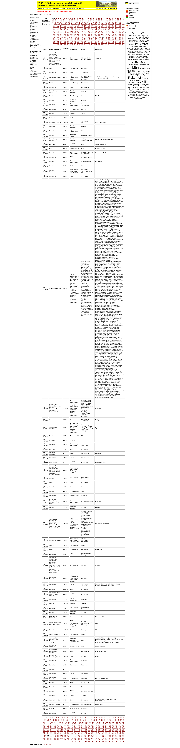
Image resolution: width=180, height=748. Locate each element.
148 (119, 25)
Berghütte (147, 48)
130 (57, 25)
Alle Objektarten (34, 76)
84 (55, 22)
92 (77, 22)
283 (78, 35)
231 (116, 31)
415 (102, 44)
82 (123, 21)
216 (64, 31)
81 (121, 21)
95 (85, 22)
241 (78, 32)
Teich (130, 86)
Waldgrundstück (144, 89)
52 (115, 19)
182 (92, 28)
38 (77, 19)
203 (92, 30)
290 (102, 35)
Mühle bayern (146, 68)
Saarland (32, 41)
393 (95, 43)
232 (119, 31)
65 (77, 21)
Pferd (143, 71)
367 (78, 41)
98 (93, 22)
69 (88, 21)
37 (75, 19)
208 (109, 30)
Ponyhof (146, 73)
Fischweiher (139, 52)
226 (99, 31)
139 (88, 25)
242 (81, 32)
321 (64, 38)
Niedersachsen (34, 35)
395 (102, 43)
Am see (135, 42)
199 (78, 30)
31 (58, 19)
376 (109, 41)
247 (99, 32)
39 (80, 19)
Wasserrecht (143, 94)
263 (81, 34)
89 (69, 22)
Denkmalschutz (138, 49)
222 (85, 31)
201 (85, 30)
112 (69, 24)
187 (109, 28)
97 (90, 22)
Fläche (146, 52)
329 (92, 38)
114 (75, 24)
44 (94, 19)
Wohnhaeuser (34, 74)
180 (85, 28)
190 (119, 28)
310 (99, 37)
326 (81, 38)
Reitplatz (139, 80)
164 (102, 27)
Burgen (32, 67)
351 (95, 40)
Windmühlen (138, 98)
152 (61, 27)
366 (75, 41)
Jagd (146, 57)
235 (57, 32)
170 (123, 27)
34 (67, 19)
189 (116, 28)
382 (57, 43)
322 (68, 38)
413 (95, 44)
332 (102, 38)
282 (75, 35)
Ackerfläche (136, 35)
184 (99, 28)
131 (61, 25)
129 (54, 25)
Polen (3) (131, 15)
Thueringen (33, 47)
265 (88, 34)
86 (61, 22)
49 (107, 19)
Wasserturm (131, 95)
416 (105, 44)
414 (99, 44)
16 (91, 18)
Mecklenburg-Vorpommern (34, 33)
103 (109, 22)
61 (67, 21)
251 (112, 32)
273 (116, 34)
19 (99, 18)
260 (71, 34)
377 (112, 41)
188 (112, 28)
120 (95, 24)
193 (57, 30)
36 (72, 19)
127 (119, 24)
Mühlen (131, 71)
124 (109, 24)
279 (64, 35)
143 (102, 25)
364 (68, 41)
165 (105, 27)
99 (96, 22)
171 (54, 28)
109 (59, 24)
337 (119, 38)
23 (110, 18)
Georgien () (131, 28)
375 (105, 41)
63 (72, 21)
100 (99, 22)
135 (75, 25)
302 (72, 37)
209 (112, 30)
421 (123, 44)
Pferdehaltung (132, 73)
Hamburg (32, 29)
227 (102, 31)
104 (112, 22)
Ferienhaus (147, 51)
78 (113, 21)
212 (123, 30)
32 (61, 19)
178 (78, 28)
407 (75, 44)
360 (54, 41)
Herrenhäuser (140, 57)
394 (99, 43)
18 (96, 18)
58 (58, 21)
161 (92, 27)
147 (116, 25)
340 (57, 40)
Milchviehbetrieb (144, 64)
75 (104, 21)
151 (57, 27)
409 (82, 44)
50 (110, 19)
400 (119, 43)
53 (118, 19)
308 (92, 37)
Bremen (32, 28)
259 (68, 34)
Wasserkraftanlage (143, 92)
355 (109, 40)
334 (109, 38)
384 (64, 43)
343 (68, 40)
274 (119, 34)
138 (85, 25)
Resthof (131, 82)
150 (54, 27)
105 (116, 22)
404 (64, 44)
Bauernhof (141, 44)
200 (82, 30)
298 (58, 37)
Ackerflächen (144, 35)
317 (123, 37)
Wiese (137, 97)
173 (61, 28)
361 (57, 41)
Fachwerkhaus (138, 51)
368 (81, 41)
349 (88, 40)
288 (95, 35)
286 (88, 35)
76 (107, 21)
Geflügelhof (132, 56)
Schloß (130, 84)
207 (106, 30)
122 (102, 24)
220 (78, 31)
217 (68, 31)
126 (116, 24)
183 (95, 28)
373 (99, 41)
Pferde (148, 71)
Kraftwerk (129, 59)
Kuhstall (135, 59)
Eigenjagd (130, 51)
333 (105, 38)
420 (119, 44)
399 (116, 43)
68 (85, 21)
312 (105, 37)
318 (54, 38)
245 (92, 32)
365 (71, 41)
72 (96, 21)
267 (95, 34)
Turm (146, 86)
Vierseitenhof (138, 87)
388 (78, 43)
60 (64, 21)
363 (64, 41)
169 (119, 27)
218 (71, 31)
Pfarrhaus (138, 71)
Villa (129, 89)
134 (71, 25)
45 (96, 19)
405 (68, 44)
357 (116, 40)
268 (99, 34)
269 (102, 34)
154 (68, 27)
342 (64, 40)
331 (99, 38)
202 (88, 30)
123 (105, 24)
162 (95, 27)
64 (75, 21)
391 (88, 43)
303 (75, 37)
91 (74, 22)
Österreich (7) (132, 12)
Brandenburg (33, 26)
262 (78, 34)
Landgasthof (146, 59)
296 (123, 35)
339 (54, 40)
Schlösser (136, 84)
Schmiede (142, 84)
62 (69, 21)
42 (88, 19)
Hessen (32, 31)
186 (105, 28)
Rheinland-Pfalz (34, 39)
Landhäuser (133, 64)
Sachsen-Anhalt (34, 44)
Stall (147, 84)
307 (89, 37)
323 (71, 38)
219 (75, 31)
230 (112, 31)
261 (75, 34)
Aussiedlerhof (143, 42)
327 (85, 38)
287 (92, 35)
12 (80, 18)
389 (81, 43)
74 (102, 21)
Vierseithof (146, 87)
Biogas (131, 49)
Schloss (145, 82)
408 (78, 44)
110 (62, 24)
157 (78, 27)
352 (99, 40)
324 (75, 38)
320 (61, 38)
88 (66, 22)
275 (123, 34)
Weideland (139, 95)
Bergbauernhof (139, 48)
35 (69, 19)
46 (99, 19)
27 (121, 18)
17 (94, 18)
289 (99, 35)
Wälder (32, 70)
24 (113, 18)
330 (95, 38)
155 (71, 27)
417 (109, 44)
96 (88, 22)
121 (99, 24)
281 (71, 35)
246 (95, 32)
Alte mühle (142, 40)
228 (105, 31)
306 (86, 37)
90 (72, 22)
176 (71, 28)
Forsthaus (131, 54)
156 (75, 27)
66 (80, 21)
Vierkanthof (131, 87)
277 (57, 35)
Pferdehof (140, 73)
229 (109, 31)
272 (112, 34)
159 (85, 27)
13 (83, 18)
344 (71, 40)
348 (85, 40)
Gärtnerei (132, 57)
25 (115, 18)
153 (64, 27)
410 (85, 44)
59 (61, 21)
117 (85, 24)
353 (102, 40)
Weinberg (146, 95)
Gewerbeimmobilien (35, 73)
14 (85, 18)
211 (119, 30)
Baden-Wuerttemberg (34, 21)
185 (102, 28)
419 (116, 44)
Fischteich (132, 52)
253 (119, 32)
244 (88, 32)
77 (110, 21)
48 (104, 19)
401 (123, 43)
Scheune (138, 82)
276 (54, 35)
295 (119, 35)
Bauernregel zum (101, 8)
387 (75, 43)
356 (112, 40)
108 (55, 24)
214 (57, 31)
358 (119, 40)
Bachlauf (131, 44)
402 (57, 44)
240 (75, 32)
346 (78, 40)
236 (61, 32)
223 (88, 31)
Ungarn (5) (131, 17)
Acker (130, 35)
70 (91, 21)
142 (99, 25)
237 (64, 32)
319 (57, 38)
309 (96, 37)
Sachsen (32, 42)
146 (112, 25)
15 (88, 18)
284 (81, 35)
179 (81, 28)
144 (105, 25)
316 (119, 37)
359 (123, 40)
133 (68, 25)
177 (75, 28)
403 (61, 44)
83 (53, 22)
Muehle (129, 68)
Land (140, 59)
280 (68, 35)
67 (83, 21)
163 (99, 27)
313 (109, 37)
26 (118, 18)
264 (85, 34)
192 (54, 30)
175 (68, 28)
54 (121, 19)
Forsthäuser (139, 54)
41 (85, 19)
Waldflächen (135, 89)
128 (123, 24)
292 (109, 35)
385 (68, 43)
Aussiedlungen (34, 58)
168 (116, 27)
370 (88, 41)
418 (112, 44)
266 (92, 34)
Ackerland (131, 38)
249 (105, 32)
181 (88, 28)
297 (55, 37)
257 (61, 34)
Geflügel (146, 54)
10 (75, 18)
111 (65, 24)
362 (61, 41)
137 (81, 25)
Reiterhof (134, 77)
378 (116, 41)
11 (77, 18)
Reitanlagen (143, 75)
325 (78, 38)
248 (102, 32)
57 (56, 21)
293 (112, 35)
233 (123, 31)
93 (80, 22)
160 (88, 27)
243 (85, 32)
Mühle (136, 67)
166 (109, 27)
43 (91, 19)
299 (62, 37)
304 (79, 37)
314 (112, 37)
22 (107, 18)
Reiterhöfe (145, 78)
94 (82, 22)
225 (95, 31)
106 (119, 22)
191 (123, 28)
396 (105, 43)
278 (61, 35)
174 (64, 28)
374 (102, 41)
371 (92, 41)
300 (65, 37)
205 (99, 30)
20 (102, 18)
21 (104, 18)
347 (81, 40)
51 (113, 19)
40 (83, 19)
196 (68, 30)
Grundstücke (33, 72)
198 (75, 30)
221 (81, 31)
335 (112, 38)
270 (105, 34)
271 (109, 34)
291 (105, 35)
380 (123, 41)
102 (105, 22)
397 (109, 43)
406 (71, 44)
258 (64, 34)
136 (78, 25)
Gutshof (145, 56)
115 (79, 24)
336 (116, 38)
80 (118, 21)
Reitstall (145, 80)
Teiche (135, 86)
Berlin (31, 25)
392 (92, 43)
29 (53, 19)
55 (123, 19)
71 (94, 21)
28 (123, 18)
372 (95, 41)
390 (85, 43)
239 (71, 32)
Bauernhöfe (130, 48)
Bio (128, 49)
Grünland (139, 56)
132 (64, 25)
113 (72, 24)
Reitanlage (134, 75)
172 (57, 28)
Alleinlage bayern (133, 40)
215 (61, 31)
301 (68, 37)
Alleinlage (142, 37)
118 (89, 24)
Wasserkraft (133, 92)
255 (54, 34)
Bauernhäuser (143, 46)
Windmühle (143, 97)
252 (116, 32)
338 (123, 38)
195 (64, 30)
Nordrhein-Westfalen (33, 37)
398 (112, 43)
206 (102, 30)
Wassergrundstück (141, 91)
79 (115, 21)
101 (102, 22)
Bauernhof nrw (134, 46)
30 (56, 19)
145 (109, 25)
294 (116, 35)
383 (61, 43)
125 (112, 24)
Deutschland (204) (133, 10)
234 (54, 32)
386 (71, 43)
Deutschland (47, 14)
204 (95, 30)
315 (116, 37)
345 (75, 40)
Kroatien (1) (132, 14)
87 (63, 22)
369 (85, 41)
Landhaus (138, 61)
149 (123, 25)
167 (112, 27)
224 (92, 31)
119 (92, 24)
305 (82, 37)
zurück (40, 14)
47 (102, 19)
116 (82, 24)
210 (116, 30)
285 (85, 35)
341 (61, 40)
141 (95, 25)
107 (123, 22)
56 (53, 21)
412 (92, 44)
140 (92, 25)
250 (109, 32)
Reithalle (132, 80)
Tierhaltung (141, 86)
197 (71, 30)
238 (68, 32)
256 (57, 34)
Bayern (32, 23)
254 (123, 32)
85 (58, 22)
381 (54, 43)
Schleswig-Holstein (35, 45)
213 (54, 31)
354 (105, 40)
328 (88, 38)
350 (92, 40)
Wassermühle (133, 94)
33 (64, 19)
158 (81, 27)
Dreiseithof (147, 49)
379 (119, 41)
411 (88, 44)
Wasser (132, 91)
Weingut (132, 97)
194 (61, 30)
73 (99, 21)
